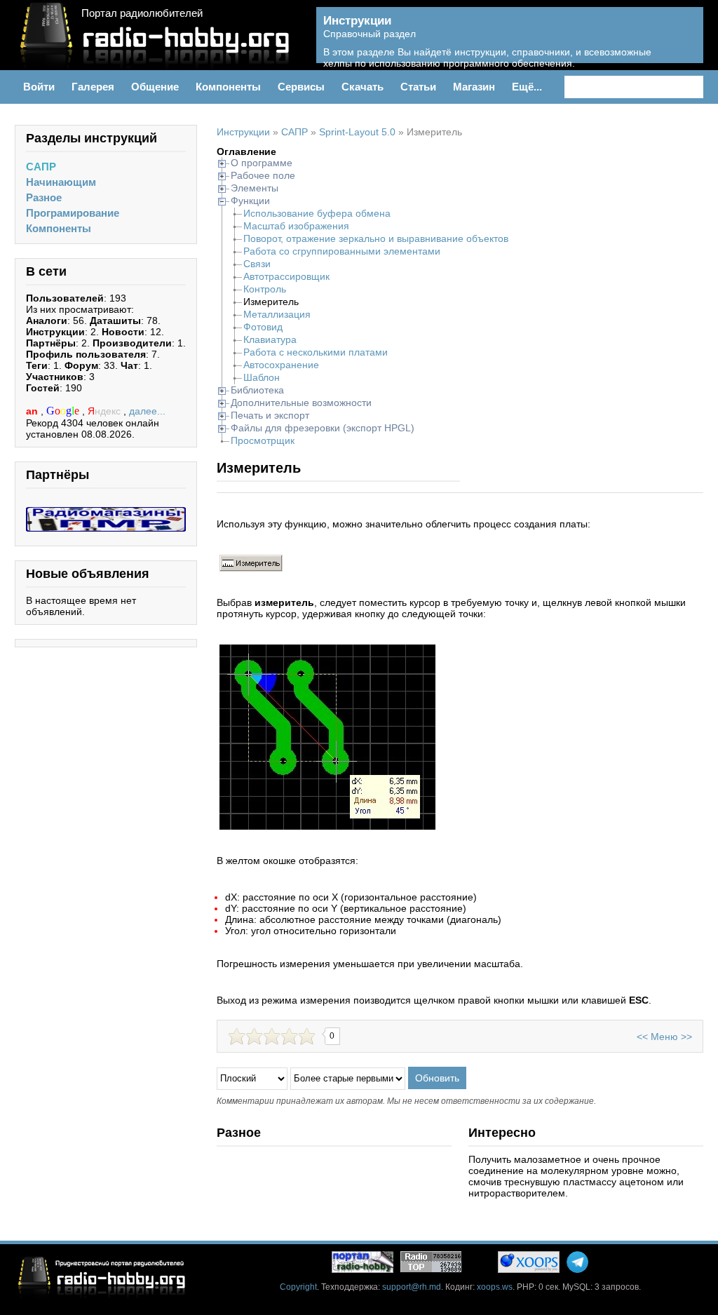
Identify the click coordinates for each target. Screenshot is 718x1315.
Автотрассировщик (286, 276)
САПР (41, 167)
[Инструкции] (682, 42)
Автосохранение (281, 364)
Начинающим (61, 182)
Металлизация (277, 314)
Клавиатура (270, 339)
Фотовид (263, 326)
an (33, 411)
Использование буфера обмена (317, 213)
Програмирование (72, 213)
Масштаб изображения (296, 225)
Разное (44, 197)
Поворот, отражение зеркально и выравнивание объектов (375, 238)
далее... (147, 411)
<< (642, 1036)
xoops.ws (495, 1287)
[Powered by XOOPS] (529, 1262)
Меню (664, 1036)
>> (686, 1036)
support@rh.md (411, 1287)
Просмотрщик (262, 440)
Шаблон (261, 377)
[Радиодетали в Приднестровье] (106, 512)
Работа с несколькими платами (315, 352)
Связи (257, 263)
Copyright (298, 1287)
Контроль (264, 289)
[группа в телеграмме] (577, 1262)
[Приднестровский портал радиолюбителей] (362, 1262)
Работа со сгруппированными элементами (341, 251)
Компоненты (58, 228)
